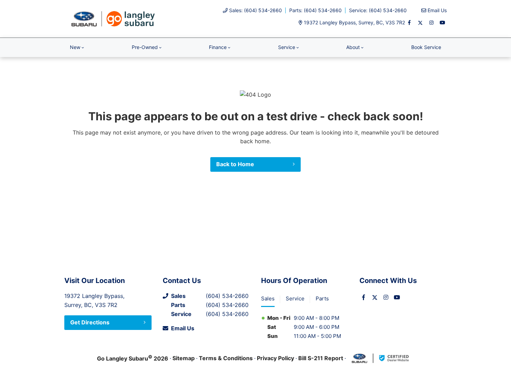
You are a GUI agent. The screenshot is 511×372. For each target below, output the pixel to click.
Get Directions (90, 322)
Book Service (426, 47)
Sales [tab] (268, 298)
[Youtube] (442, 22)
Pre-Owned (145, 47)
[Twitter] (420, 22)
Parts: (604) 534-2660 (315, 10)
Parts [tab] (322, 298)
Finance (218, 47)
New (75, 47)
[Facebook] (409, 22)
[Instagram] (431, 22)
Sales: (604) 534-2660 (255, 10)
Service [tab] (295, 298)
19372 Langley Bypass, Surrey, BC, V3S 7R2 (354, 22)
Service (286, 47)
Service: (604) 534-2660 (378, 10)
